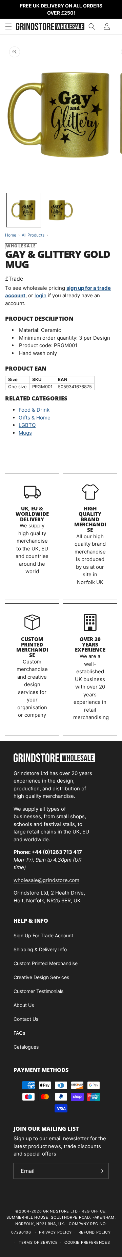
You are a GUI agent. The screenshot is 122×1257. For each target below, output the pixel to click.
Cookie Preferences (87, 1242)
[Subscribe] (100, 1171)
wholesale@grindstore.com (46, 880)
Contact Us (26, 1019)
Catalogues (26, 1047)
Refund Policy (95, 1232)
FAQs (19, 1033)
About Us (24, 1005)
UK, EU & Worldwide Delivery (32, 514)
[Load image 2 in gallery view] (61, 210)
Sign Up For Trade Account (43, 935)
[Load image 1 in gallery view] (24, 210)
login (40, 295)
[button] (8, 26)
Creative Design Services (41, 977)
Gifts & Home (34, 417)
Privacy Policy (55, 1232)
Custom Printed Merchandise (32, 647)
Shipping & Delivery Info (40, 949)
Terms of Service (38, 1242)
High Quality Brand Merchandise (90, 519)
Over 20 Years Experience (90, 644)
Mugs (25, 433)
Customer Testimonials (38, 991)
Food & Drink (34, 410)
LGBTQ (27, 425)
